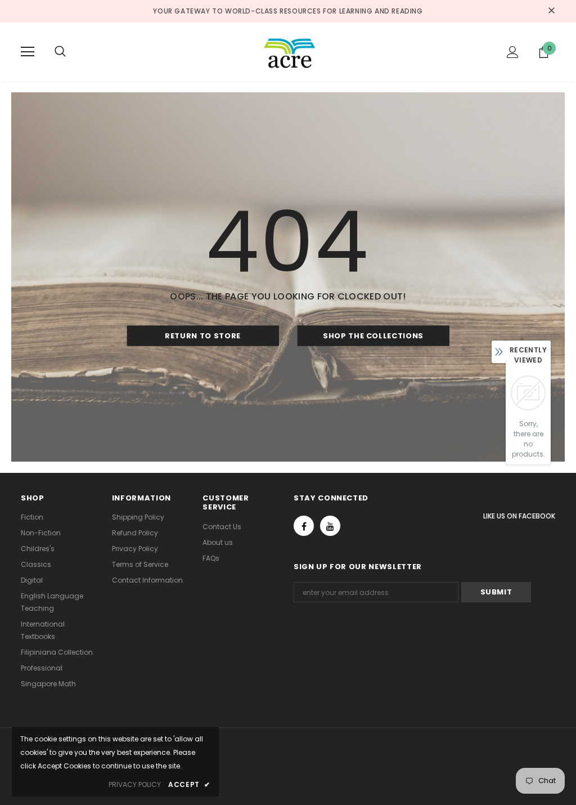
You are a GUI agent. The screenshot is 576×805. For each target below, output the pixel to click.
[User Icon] (513, 52)
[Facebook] (304, 526)
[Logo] (290, 51)
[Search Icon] (71, 51)
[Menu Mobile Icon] (27, 52)
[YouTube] (330, 526)
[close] (551, 11)
